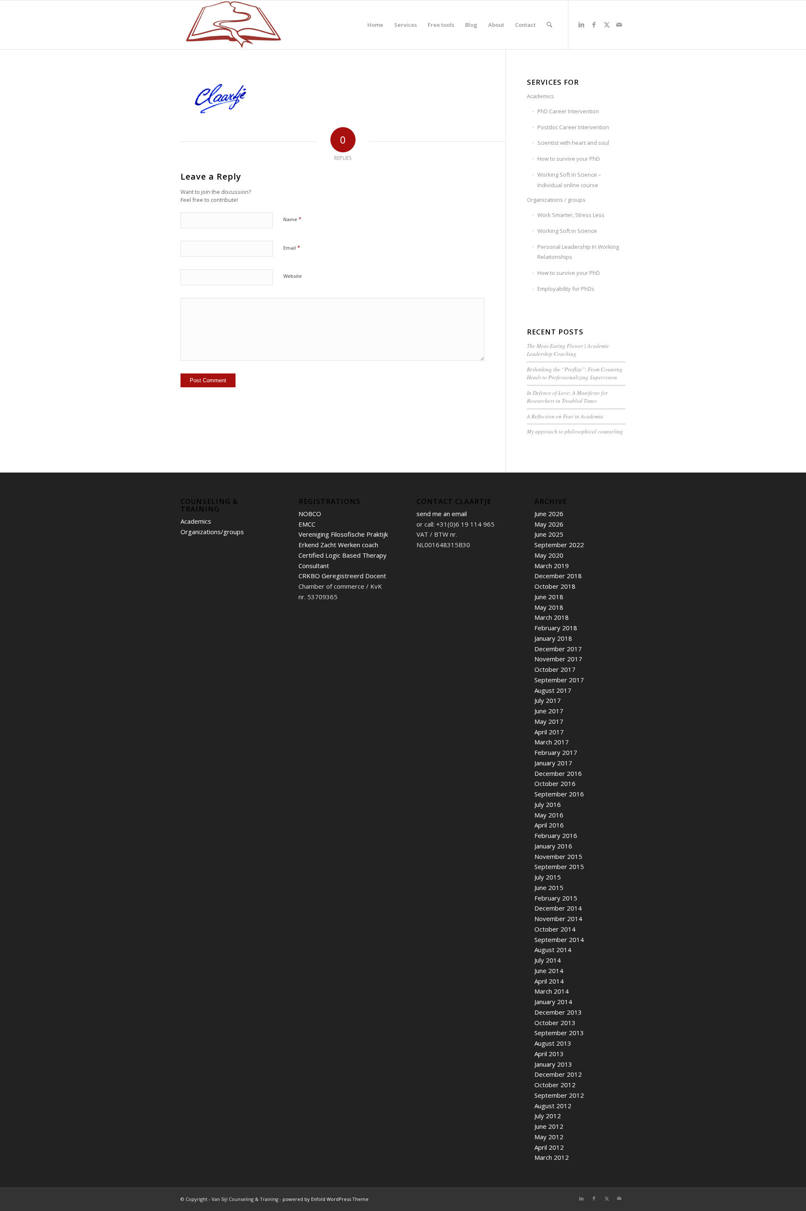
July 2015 (547, 877)
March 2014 (551, 991)
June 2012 (548, 1126)
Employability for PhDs (565, 288)
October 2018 (555, 586)
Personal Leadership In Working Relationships (578, 252)
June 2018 (548, 596)
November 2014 (558, 918)
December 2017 (558, 649)
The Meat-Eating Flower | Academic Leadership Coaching (568, 350)
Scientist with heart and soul (573, 142)
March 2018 (551, 617)
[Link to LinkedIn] (581, 24)
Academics (540, 96)
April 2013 (549, 1053)
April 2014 (549, 981)
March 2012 (551, 1157)
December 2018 (558, 576)
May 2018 (548, 607)
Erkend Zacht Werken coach (338, 544)
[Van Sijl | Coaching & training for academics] (233, 24)
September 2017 (559, 680)
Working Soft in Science (567, 231)
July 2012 (547, 1116)
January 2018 (553, 638)
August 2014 (552, 949)
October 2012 (555, 1085)
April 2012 (549, 1147)
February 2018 (555, 628)
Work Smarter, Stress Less (570, 215)
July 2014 (547, 960)
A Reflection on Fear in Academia (565, 416)
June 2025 (548, 534)
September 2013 (559, 1032)
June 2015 (548, 887)
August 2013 (552, 1043)
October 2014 (555, 929)
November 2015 (558, 856)
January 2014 (553, 1001)
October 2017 (555, 669)
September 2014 (559, 939)
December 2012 (558, 1074)
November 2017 (558, 659)
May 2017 (548, 721)
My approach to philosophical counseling (575, 431)
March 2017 (551, 742)
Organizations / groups (556, 200)
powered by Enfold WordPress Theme (326, 1199)
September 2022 (559, 544)
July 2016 (547, 804)
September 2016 (559, 794)
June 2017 (548, 711)
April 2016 (549, 825)
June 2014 (548, 970)
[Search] (549, 24)
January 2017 (553, 763)
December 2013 (558, 1012)
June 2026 (548, 513)
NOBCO (309, 513)
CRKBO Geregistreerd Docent (342, 576)
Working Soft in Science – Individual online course (569, 180)
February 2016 (555, 835)
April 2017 (549, 732)
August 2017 (552, 690)
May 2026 (548, 524)
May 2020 (548, 555)
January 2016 (553, 846)
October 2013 (555, 1022)
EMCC (306, 524)
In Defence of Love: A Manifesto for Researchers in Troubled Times (567, 397)
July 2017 (547, 700)
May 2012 (548, 1137)
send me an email (441, 513)
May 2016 (548, 815)
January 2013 (553, 1064)
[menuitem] (375, 24)
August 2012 (552, 1105)
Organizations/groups (212, 531)
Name (292, 219)
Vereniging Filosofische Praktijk (343, 534)
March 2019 (551, 565)
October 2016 (555, 783)
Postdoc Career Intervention (573, 127)
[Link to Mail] (619, 24)
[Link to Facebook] (594, 24)
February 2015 (555, 898)
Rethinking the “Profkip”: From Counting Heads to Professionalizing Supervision (575, 373)
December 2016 (558, 773)
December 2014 (558, 908)
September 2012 (559, 1095)
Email (291, 247)
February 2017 (555, 752)
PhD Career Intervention (568, 111)
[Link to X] (606, 24)
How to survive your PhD (568, 158)
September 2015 (559, 866)
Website (292, 276)
